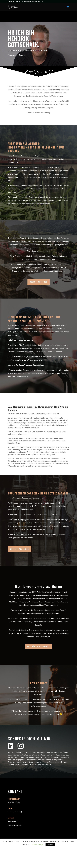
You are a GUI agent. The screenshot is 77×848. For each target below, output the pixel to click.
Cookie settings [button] (38, 845)
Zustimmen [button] (50, 845)
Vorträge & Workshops (38, 646)
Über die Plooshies (19, 549)
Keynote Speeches (38, 282)
